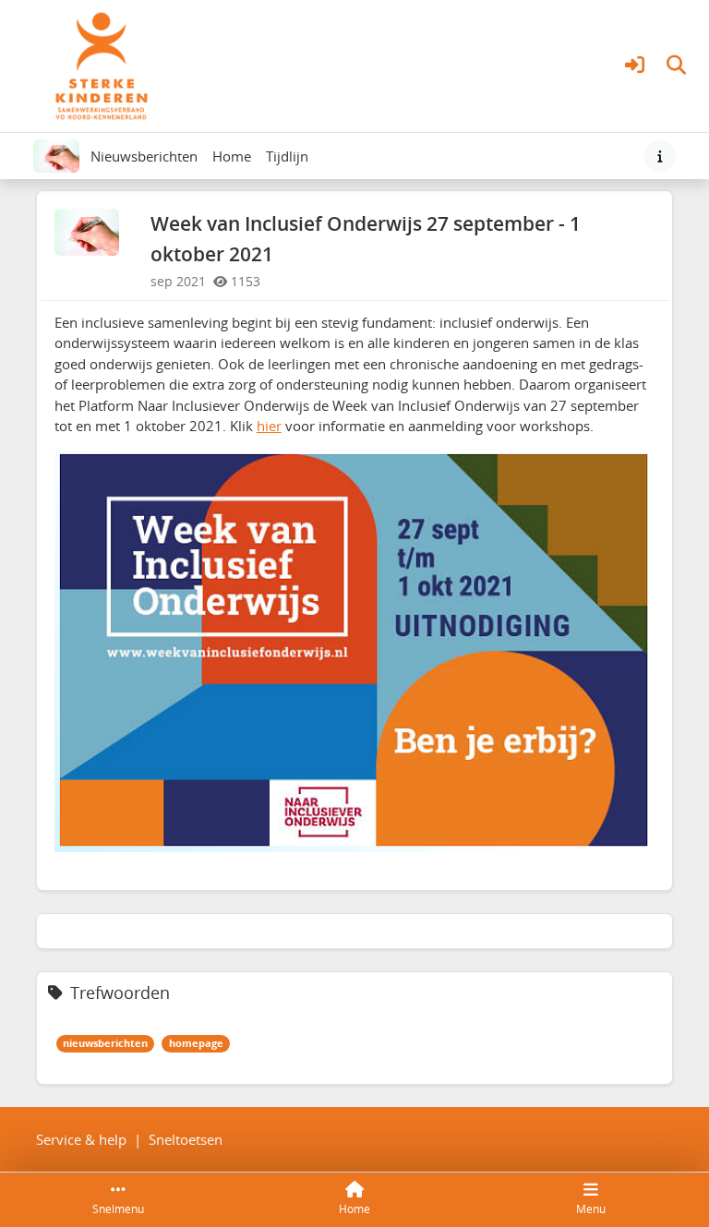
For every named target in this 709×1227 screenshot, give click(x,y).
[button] (635, 66)
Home (231, 156)
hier (269, 425)
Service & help (81, 1139)
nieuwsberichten (105, 1043)
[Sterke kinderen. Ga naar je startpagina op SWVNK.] (101, 63)
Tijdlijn (290, 161)
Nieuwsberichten (144, 156)
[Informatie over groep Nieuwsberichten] (659, 156)
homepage (196, 1043)
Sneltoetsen (185, 1139)
